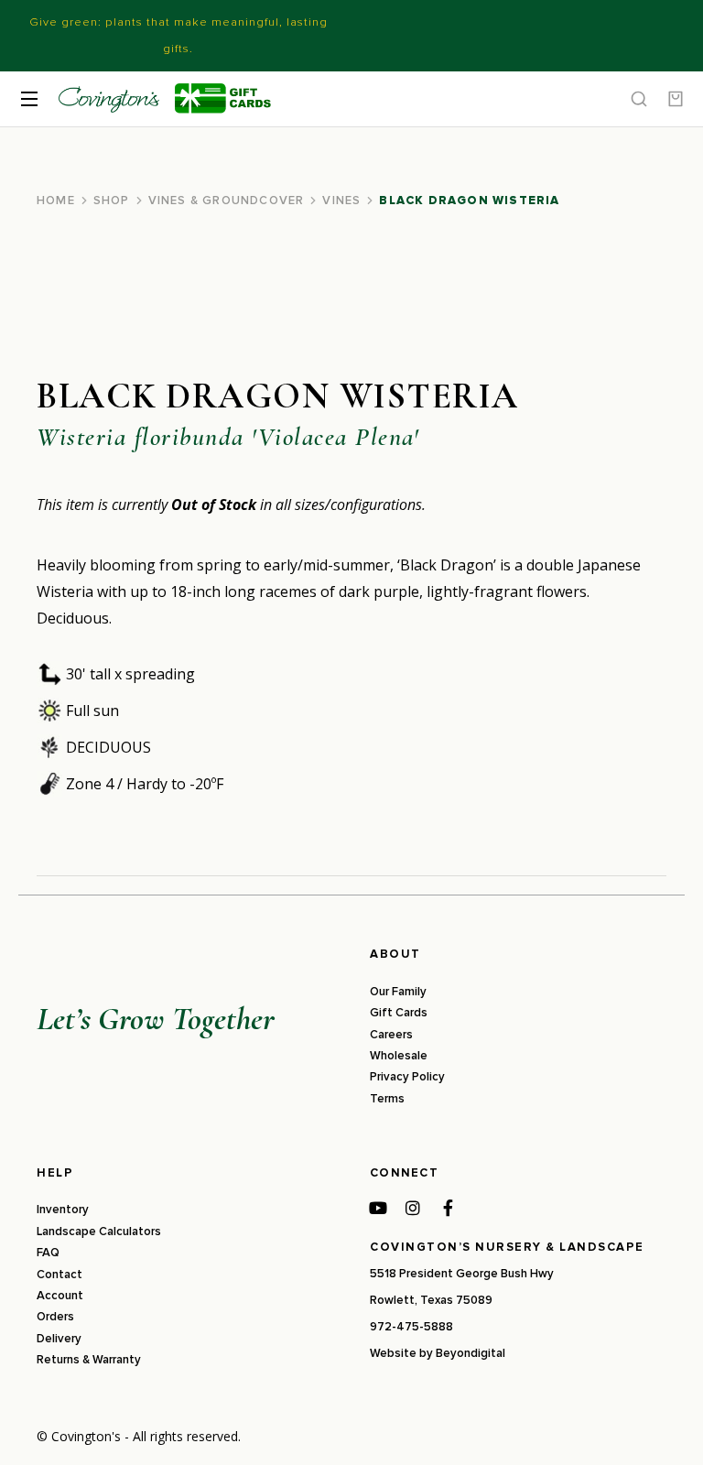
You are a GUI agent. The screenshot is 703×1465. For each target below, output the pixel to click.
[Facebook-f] (447, 1207)
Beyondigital (470, 1353)
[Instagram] (413, 1207)
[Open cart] (675, 99)
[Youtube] (378, 1207)
